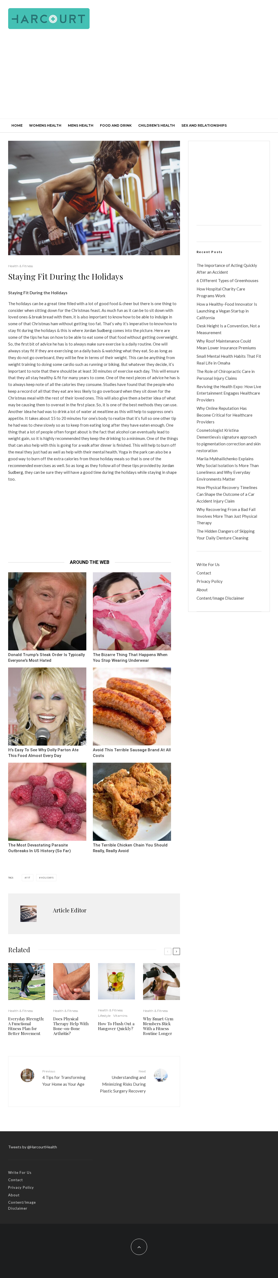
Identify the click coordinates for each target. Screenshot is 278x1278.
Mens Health (80, 125)
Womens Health (45, 125)
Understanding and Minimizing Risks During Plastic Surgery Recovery (123, 1081)
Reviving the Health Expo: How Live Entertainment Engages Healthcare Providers (229, 393)
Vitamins (120, 1016)
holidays (47, 877)
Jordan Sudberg (98, 330)
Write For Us (208, 564)
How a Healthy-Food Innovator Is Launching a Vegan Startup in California (227, 311)
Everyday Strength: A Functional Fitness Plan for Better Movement (26, 1026)
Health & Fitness (20, 266)
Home (17, 125)
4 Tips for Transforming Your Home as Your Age (64, 1078)
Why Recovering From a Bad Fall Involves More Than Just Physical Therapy (227, 516)
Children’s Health (156, 125)
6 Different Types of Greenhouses (227, 280)
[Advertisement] (139, 78)
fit (28, 877)
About (202, 589)
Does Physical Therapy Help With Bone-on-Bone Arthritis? (71, 1026)
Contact (204, 572)
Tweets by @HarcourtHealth (32, 1147)
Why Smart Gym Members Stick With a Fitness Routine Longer (158, 1026)
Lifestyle (104, 1016)
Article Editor (69, 910)
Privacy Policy (210, 581)
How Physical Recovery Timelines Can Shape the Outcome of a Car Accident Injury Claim (227, 494)
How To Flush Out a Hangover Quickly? (116, 1026)
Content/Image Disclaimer (220, 598)
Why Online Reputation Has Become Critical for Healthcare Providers (224, 415)
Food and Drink (116, 125)
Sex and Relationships (204, 125)
